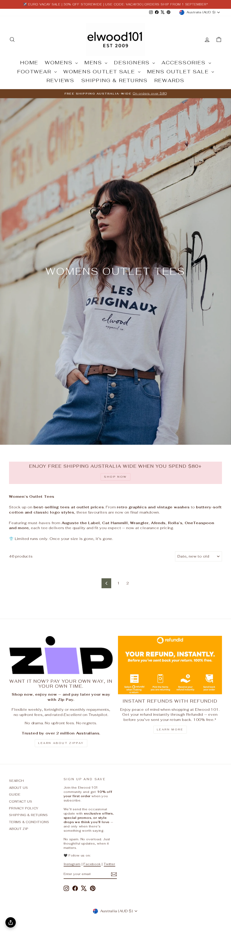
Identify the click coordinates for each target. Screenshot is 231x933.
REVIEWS (60, 80)
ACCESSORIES (184, 62)
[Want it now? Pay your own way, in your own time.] (61, 655)
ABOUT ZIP (18, 829)
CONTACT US (20, 801)
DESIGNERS (132, 62)
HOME (29, 62)
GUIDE (15, 794)
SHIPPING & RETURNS (114, 80)
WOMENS (59, 62)
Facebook (92, 864)
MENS (94, 62)
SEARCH (16, 781)
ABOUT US (18, 788)
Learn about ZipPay (61, 743)
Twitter (109, 864)
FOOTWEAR (35, 71)
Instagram (72, 864)
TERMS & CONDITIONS (29, 822)
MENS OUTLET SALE (178, 71)
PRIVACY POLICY (23, 808)
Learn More (170, 729)
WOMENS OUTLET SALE (100, 71)
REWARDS (169, 80)
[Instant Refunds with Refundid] (170, 665)
